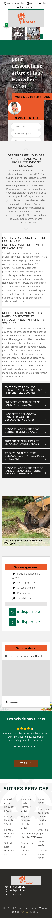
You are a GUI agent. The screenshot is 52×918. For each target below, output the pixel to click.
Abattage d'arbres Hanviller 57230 (26, 805)
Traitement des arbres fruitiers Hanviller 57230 (43, 816)
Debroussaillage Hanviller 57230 (26, 835)
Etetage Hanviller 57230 (9, 820)
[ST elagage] (26, 18)
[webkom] (30, 911)
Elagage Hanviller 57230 (9, 833)
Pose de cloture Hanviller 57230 (9, 805)
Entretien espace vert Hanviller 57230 (43, 837)
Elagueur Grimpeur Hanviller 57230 (26, 822)
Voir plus (26, 763)
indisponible (15, 3)
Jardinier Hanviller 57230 (42, 854)
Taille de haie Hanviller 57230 (9, 849)
